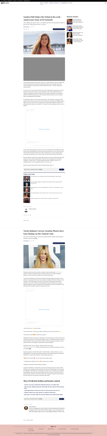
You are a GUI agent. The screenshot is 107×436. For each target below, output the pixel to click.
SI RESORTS (9, 0)
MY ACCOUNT (20, 0)
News (28, 220)
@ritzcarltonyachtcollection (30, 347)
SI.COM (70, 3)
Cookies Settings (31, 430)
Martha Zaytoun (26, 26)
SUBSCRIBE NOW (26, 0)
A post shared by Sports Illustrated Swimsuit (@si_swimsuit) (44, 145)
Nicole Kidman (58, 272)
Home (24, 220)
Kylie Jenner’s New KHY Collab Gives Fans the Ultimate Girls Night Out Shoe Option (43, 394)
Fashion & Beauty (30, 420)
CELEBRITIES (63, 3)
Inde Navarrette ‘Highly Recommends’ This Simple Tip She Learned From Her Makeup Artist (44, 387)
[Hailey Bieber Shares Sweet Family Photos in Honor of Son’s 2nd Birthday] (75, 28)
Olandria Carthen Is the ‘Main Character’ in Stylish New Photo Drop (39, 392)
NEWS (41, 3)
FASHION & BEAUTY (54, 3)
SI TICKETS (4, 0)
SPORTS (46, 3)
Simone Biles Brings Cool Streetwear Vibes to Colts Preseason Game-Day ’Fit (42, 390)
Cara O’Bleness (26, 240)
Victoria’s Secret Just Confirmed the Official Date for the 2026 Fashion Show (41, 384)
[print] (30, 215)
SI (1, 0)
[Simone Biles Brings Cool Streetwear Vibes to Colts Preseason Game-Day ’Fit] (75, 41)
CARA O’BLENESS (32, 406)
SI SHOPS (15, 0)
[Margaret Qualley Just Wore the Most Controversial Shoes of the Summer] (75, 35)
